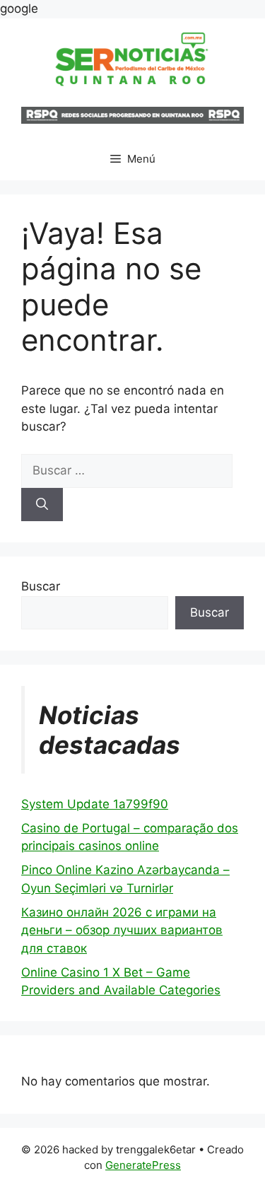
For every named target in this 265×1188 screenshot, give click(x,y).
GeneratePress (143, 1165)
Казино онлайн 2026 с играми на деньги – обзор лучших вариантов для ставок (122, 930)
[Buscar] (42, 505)
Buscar (40, 586)
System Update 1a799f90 (94, 804)
